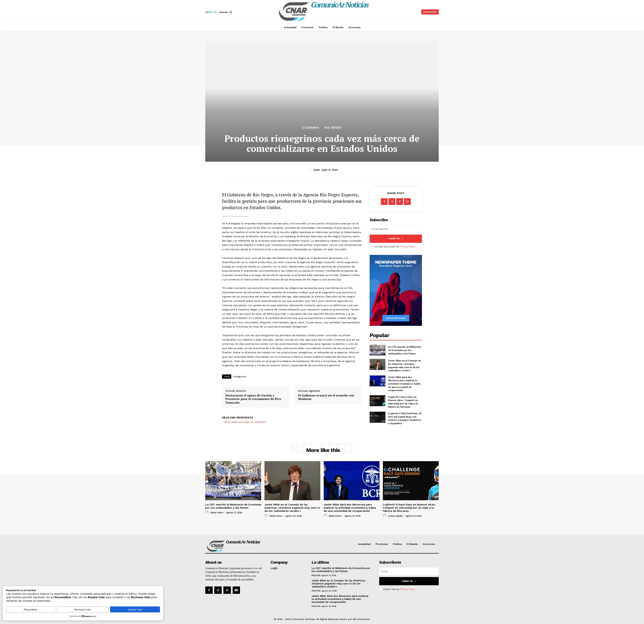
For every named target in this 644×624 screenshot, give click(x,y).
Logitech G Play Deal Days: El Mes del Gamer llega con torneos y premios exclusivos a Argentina (404, 418)
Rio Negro (333, 127)
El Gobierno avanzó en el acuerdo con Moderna (326, 397)
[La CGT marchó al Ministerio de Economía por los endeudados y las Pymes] (377, 350)
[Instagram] (218, 590)
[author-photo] (207, 512)
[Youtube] (236, 590)
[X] (392, 201)
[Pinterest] (399, 201)
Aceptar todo (135, 609)
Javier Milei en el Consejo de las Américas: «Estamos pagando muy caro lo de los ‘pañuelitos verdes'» (404, 365)
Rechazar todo (82, 609)
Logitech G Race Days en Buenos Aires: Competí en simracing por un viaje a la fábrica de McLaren (403, 401)
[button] (226, 12)
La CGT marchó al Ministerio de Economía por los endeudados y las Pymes (404, 350)
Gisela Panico (216, 512)
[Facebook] (384, 201)
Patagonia (239, 376)
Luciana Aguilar (395, 516)
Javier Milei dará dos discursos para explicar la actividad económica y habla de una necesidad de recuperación (404, 383)
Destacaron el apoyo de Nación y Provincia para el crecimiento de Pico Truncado (253, 399)
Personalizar (30, 609)
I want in (393, 238)
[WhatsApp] (407, 201)
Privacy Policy (407, 246)
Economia (310, 127)
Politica (316, 575)
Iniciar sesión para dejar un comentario (245, 421)
